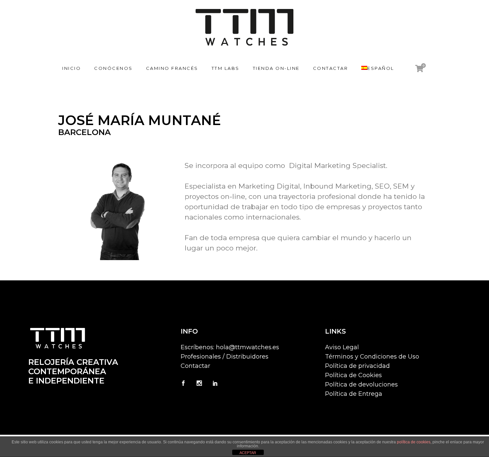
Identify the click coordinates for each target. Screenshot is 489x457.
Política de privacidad (357, 366)
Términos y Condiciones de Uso (372, 356)
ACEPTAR (248, 453)
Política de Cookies (353, 375)
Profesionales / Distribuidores (224, 356)
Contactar (195, 366)
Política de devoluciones (361, 384)
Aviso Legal (342, 347)
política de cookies (413, 442)
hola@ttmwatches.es (247, 347)
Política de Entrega (353, 393)
